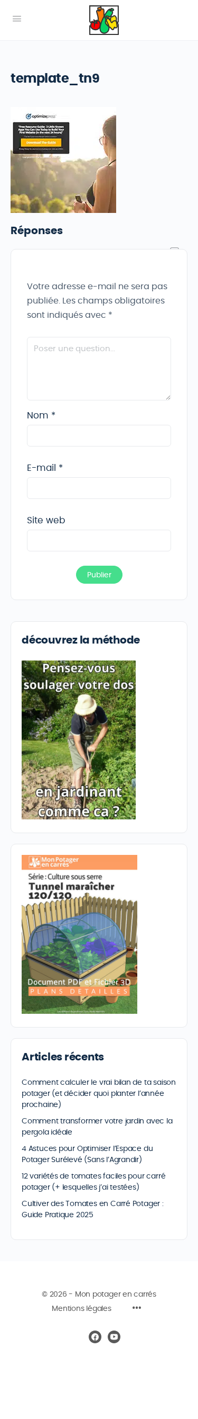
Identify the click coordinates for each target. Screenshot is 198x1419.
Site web (46, 520)
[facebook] (95, 1337)
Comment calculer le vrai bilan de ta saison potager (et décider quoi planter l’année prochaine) (99, 1094)
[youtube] (114, 1337)
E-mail (45, 467)
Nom (41, 415)
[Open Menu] (17, 19)
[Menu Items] (136, 1309)
